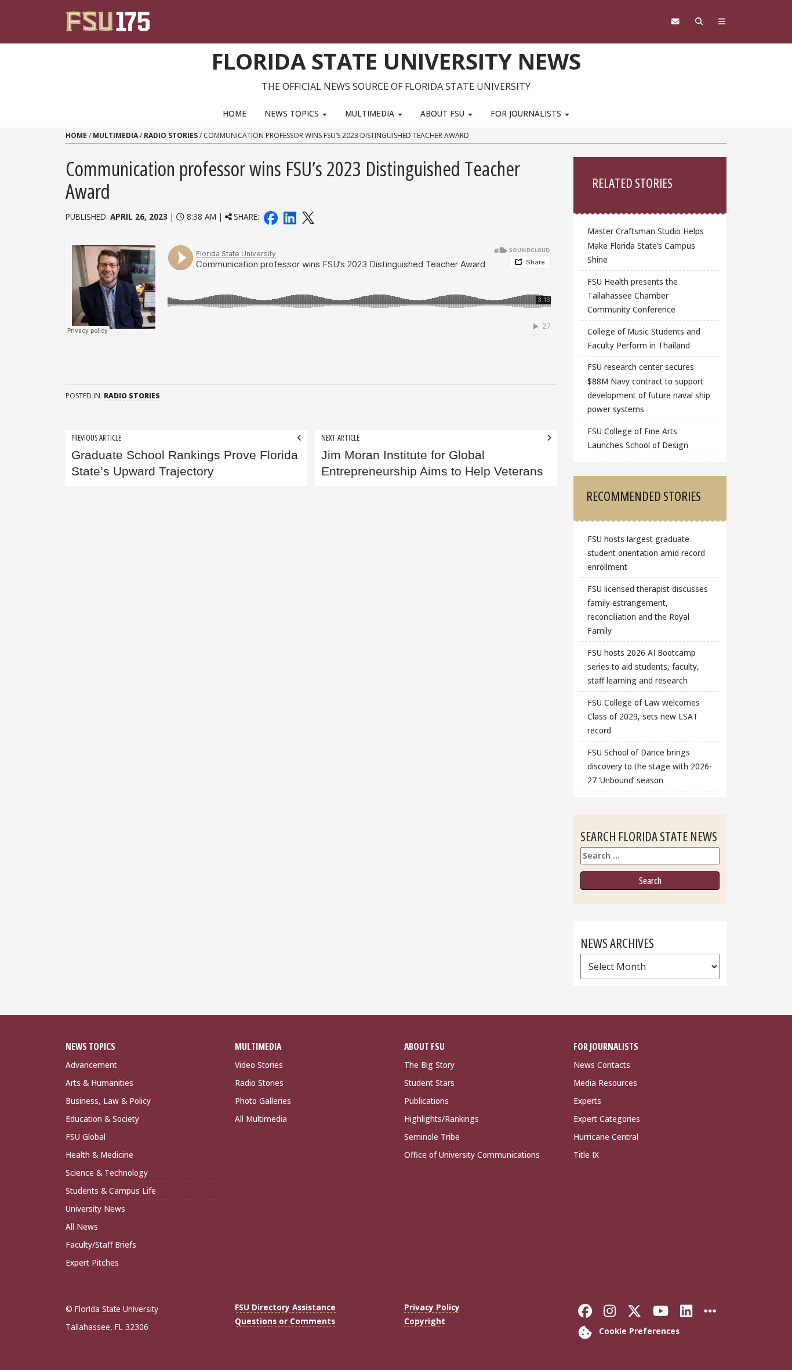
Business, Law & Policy (108, 1100)
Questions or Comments (285, 1321)
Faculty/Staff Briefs (101, 1244)
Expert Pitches (92, 1262)
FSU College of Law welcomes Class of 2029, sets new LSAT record (643, 716)
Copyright (424, 1321)
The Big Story (429, 1064)
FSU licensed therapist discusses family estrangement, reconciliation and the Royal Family (647, 609)
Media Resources (605, 1082)
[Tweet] (308, 216)
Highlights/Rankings (441, 1118)
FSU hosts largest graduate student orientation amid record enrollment (646, 552)
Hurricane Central (605, 1136)
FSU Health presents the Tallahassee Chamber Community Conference (632, 295)
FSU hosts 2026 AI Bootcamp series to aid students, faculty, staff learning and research (643, 666)
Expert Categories (606, 1118)
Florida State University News (396, 61)
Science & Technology (107, 1172)
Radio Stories (171, 135)
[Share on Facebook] (270, 216)
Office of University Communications (472, 1154)
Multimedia (371, 113)
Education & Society (102, 1118)
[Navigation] (722, 21)
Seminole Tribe (432, 1136)
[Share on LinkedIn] (289, 216)
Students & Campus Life (111, 1190)
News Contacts (601, 1064)
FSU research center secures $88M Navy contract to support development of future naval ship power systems (648, 387)
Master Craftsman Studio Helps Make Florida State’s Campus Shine (645, 245)
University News (95, 1208)
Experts (587, 1100)
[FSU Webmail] (675, 21)
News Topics (292, 113)
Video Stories (259, 1064)
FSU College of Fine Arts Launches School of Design (637, 438)
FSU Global (86, 1136)
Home (234, 113)
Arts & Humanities (99, 1082)
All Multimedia (261, 1118)
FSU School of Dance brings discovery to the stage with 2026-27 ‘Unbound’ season (649, 766)
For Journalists (527, 113)
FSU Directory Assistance (285, 1307)
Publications (426, 1100)
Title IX (586, 1154)
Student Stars (429, 1082)
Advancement (91, 1064)
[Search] (699, 21)
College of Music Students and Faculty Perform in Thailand (643, 338)
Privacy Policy (432, 1307)
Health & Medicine (99, 1154)
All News (82, 1226)
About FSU (443, 113)
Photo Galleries (263, 1100)
